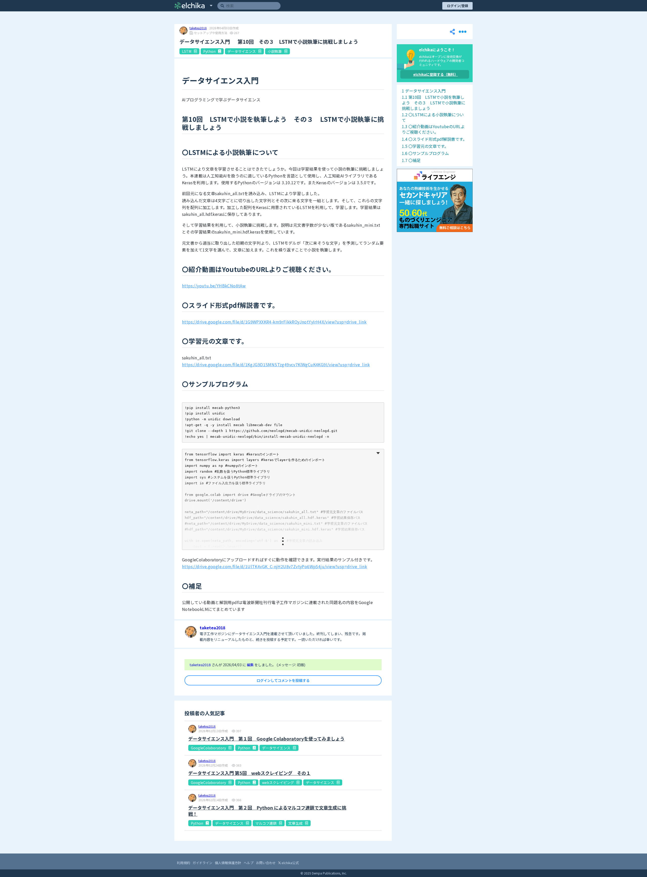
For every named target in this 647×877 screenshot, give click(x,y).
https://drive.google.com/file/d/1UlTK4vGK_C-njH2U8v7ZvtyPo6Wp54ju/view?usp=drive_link (274, 566)
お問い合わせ (266, 862)
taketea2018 (198, 28)
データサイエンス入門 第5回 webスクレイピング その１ (249, 773)
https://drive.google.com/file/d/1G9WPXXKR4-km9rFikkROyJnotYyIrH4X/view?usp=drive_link (274, 322)
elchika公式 (290, 862)
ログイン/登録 (457, 5)
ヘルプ (248, 862)
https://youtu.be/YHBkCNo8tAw (214, 286)
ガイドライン (202, 862)
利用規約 (183, 862)
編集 (251, 664)
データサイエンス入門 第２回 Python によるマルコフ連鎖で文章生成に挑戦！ (267, 810)
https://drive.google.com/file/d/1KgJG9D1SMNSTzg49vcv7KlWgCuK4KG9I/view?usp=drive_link (276, 364)
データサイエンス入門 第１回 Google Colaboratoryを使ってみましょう (266, 738)
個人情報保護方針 (228, 862)
